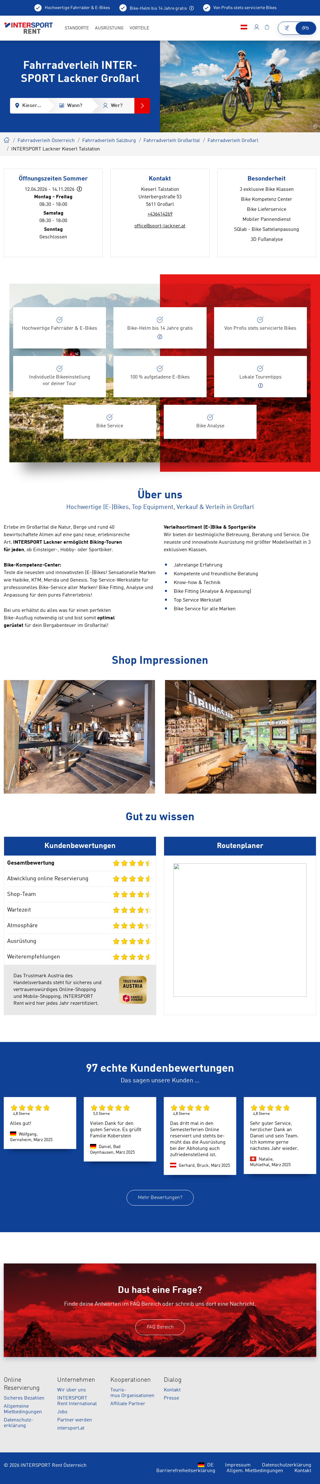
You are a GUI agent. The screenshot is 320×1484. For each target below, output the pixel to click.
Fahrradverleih (7, 139)
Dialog (173, 1380)
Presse (171, 1398)
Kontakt (172, 1390)
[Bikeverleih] (306, 28)
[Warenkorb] (267, 28)
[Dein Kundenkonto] (257, 28)
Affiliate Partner (127, 1403)
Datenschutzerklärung (286, 1465)
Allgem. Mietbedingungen (255, 1470)
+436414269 (160, 214)
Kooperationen (130, 1380)
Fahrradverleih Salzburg (109, 140)
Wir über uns (71, 1390)
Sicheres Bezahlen (24, 1398)
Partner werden (74, 1420)
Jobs (62, 1412)
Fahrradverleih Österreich (46, 140)
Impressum (238, 1465)
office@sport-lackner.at (159, 226)
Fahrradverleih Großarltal (171, 140)
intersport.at (70, 1428)
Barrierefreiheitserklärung (185, 1470)
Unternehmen (76, 1380)
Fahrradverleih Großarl (233, 140)
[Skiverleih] (287, 28)
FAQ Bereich (160, 1327)
